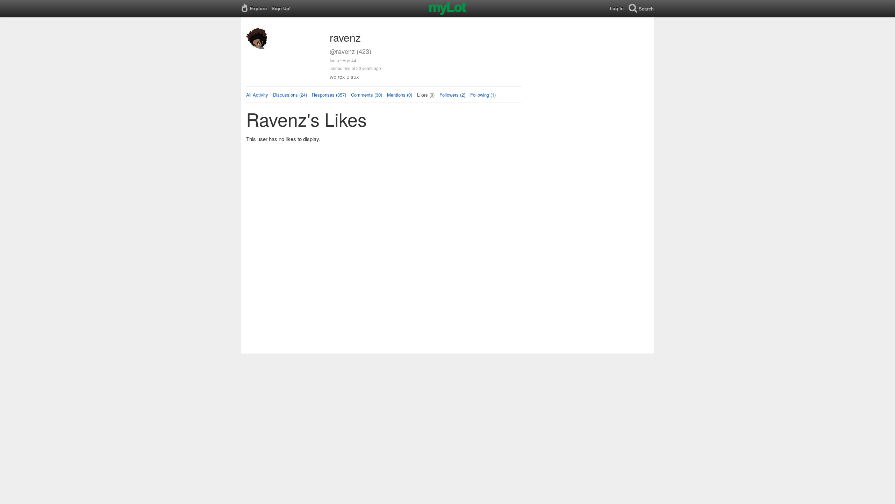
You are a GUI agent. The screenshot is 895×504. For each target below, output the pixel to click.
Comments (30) (366, 94)
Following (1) (483, 94)
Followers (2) (452, 94)
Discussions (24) (290, 94)
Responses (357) (329, 94)
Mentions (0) (399, 94)
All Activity (257, 94)
